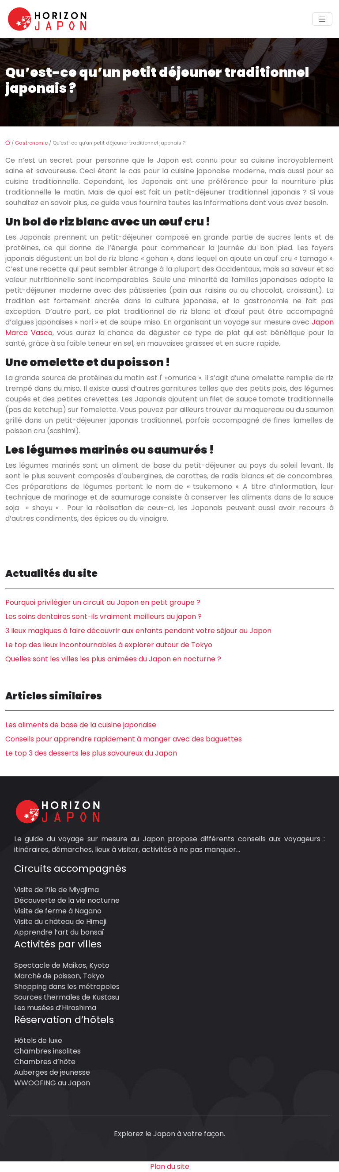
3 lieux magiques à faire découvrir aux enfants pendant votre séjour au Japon (138, 631)
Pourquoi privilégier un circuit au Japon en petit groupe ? (102, 602)
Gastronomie (31, 142)
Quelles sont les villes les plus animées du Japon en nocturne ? (113, 659)
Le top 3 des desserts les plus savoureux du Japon (91, 753)
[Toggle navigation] (322, 19)
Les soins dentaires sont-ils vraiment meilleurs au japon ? (103, 616)
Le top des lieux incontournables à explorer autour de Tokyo (108, 645)
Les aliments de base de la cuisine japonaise (80, 725)
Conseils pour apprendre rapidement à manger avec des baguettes (123, 739)
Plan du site (169, 1166)
